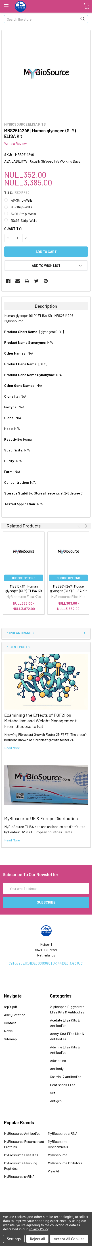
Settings (14, 1238)
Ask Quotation (14, 1015)
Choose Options (23, 578)
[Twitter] (36, 281)
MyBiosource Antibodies (22, 1133)
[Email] (18, 281)
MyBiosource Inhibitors (65, 1163)
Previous (79, 526)
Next (85, 526)
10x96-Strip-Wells (24, 220)
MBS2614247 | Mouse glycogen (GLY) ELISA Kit (68, 588)
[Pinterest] (46, 281)
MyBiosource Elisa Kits (21, 1155)
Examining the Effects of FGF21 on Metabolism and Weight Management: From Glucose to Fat (40, 720)
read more (12, 748)
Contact (10, 1023)
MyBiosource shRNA (19, 1176)
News (8, 1031)
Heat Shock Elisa (62, 1085)
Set (52, 1093)
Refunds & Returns (46, 1210)
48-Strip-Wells (22, 200)
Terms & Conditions (46, 1198)
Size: (16, 192)
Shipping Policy (46, 1204)
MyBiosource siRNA (62, 1133)
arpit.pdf (10, 1006)
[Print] (27, 281)
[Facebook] (8, 281)
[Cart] (86, 6)
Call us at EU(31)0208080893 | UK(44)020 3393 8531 (46, 963)
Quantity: (13, 228)
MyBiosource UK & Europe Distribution (41, 818)
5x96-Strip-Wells (23, 213)
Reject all (37, 1238)
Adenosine (58, 1060)
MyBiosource (57, 1155)
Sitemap (10, 1039)
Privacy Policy (38, 1229)
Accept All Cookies (69, 1238)
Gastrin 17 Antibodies (65, 1076)
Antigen (56, 1101)
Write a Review (15, 143)
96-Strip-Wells (21, 207)
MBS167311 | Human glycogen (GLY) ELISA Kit (23, 588)
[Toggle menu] (6, 6)
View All (53, 1171)
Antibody (56, 1068)
